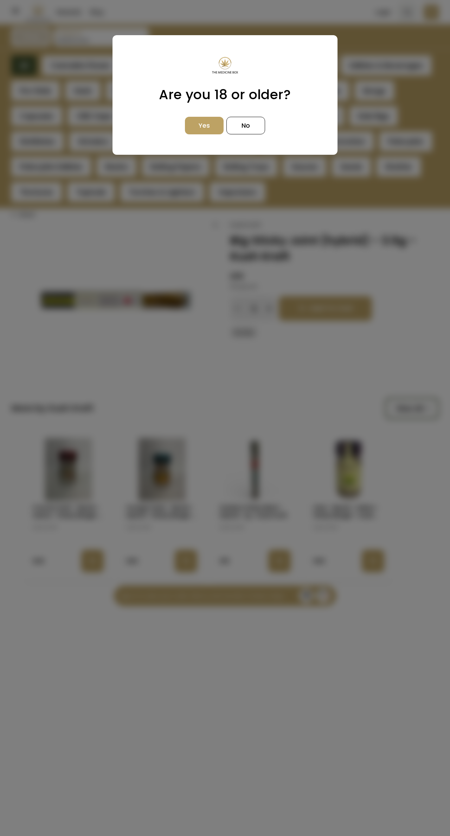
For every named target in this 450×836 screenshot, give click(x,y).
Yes (204, 125)
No (246, 125)
